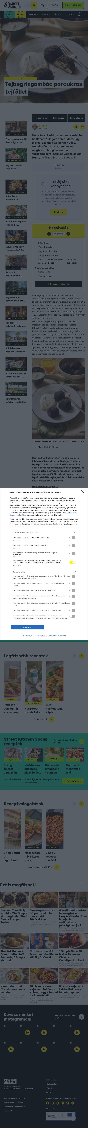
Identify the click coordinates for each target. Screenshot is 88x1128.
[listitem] (44, 532)
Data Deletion (27, 635)
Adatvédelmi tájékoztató (57, 635)
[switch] (72, 537)
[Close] (83, 492)
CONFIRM (27, 627)
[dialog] (44, 564)
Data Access (40, 635)
